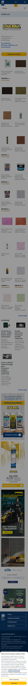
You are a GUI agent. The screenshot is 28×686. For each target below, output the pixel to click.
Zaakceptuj (14, 683)
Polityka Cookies (21, 674)
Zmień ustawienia (14, 679)
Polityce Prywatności (14, 671)
